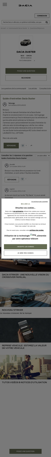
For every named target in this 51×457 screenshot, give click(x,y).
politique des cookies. (37, 230)
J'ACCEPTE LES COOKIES (25, 247)
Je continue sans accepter (39, 201)
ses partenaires (18, 211)
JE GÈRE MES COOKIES (26, 253)
